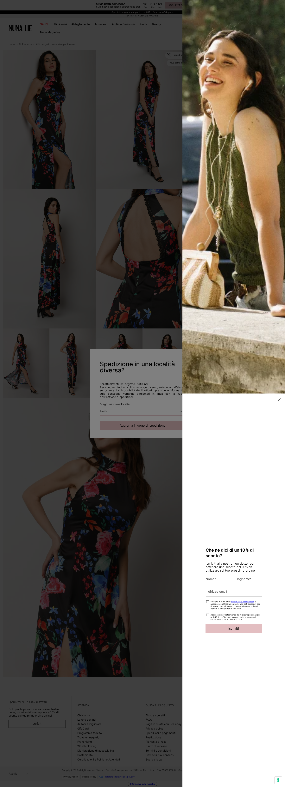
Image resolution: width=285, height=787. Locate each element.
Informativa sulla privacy (242, 601)
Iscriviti (233, 628)
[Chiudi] (279, 399)
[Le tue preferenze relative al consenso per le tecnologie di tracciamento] (278, 780)
